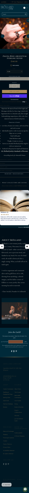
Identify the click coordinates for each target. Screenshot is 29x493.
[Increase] (18, 86)
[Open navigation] (27, 7)
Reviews (5, 407)
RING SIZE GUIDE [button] (8, 173)
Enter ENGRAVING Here (14, 76)
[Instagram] (14, 351)
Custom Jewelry (18, 433)
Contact (5, 441)
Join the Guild (4, 341)
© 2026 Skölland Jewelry (9, 479)
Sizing (16, 404)
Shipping (5, 434)
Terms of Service (7, 444)
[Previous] (2, 36)
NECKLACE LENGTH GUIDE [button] (18, 173)
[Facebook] (11, 351)
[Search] (25, 14)
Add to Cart (15, 91)
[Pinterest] (16, 351)
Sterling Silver (6, 397)
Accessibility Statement (8, 450)
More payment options (14, 99)
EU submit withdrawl (8, 453)
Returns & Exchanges (8, 431)
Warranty (17, 415)
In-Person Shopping (19, 436)
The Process (18, 392)
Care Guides (18, 400)
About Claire (18, 389)
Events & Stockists (19, 407)
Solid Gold (6, 400)
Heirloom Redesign (8, 404)
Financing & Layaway (8, 438)
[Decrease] (11, 86)
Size (14, 68)
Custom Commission (8, 389)
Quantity (14, 82)
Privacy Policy (6, 447)
